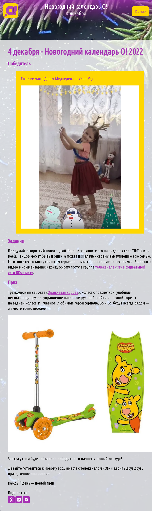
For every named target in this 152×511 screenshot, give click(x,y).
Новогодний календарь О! (76, 9)
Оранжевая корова (63, 292)
